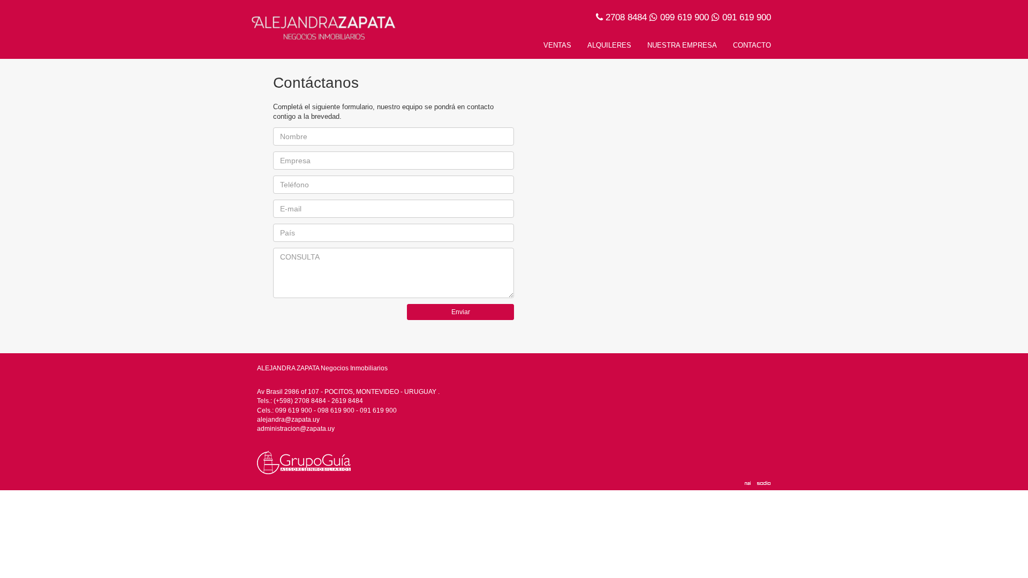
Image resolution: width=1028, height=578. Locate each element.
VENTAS (557, 45)
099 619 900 (684, 17)
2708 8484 (626, 17)
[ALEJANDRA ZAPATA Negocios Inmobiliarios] (325, 25)
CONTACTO (752, 45)
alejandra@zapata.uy (288, 419)
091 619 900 (746, 17)
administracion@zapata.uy (296, 428)
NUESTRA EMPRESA (682, 45)
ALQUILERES (609, 45)
